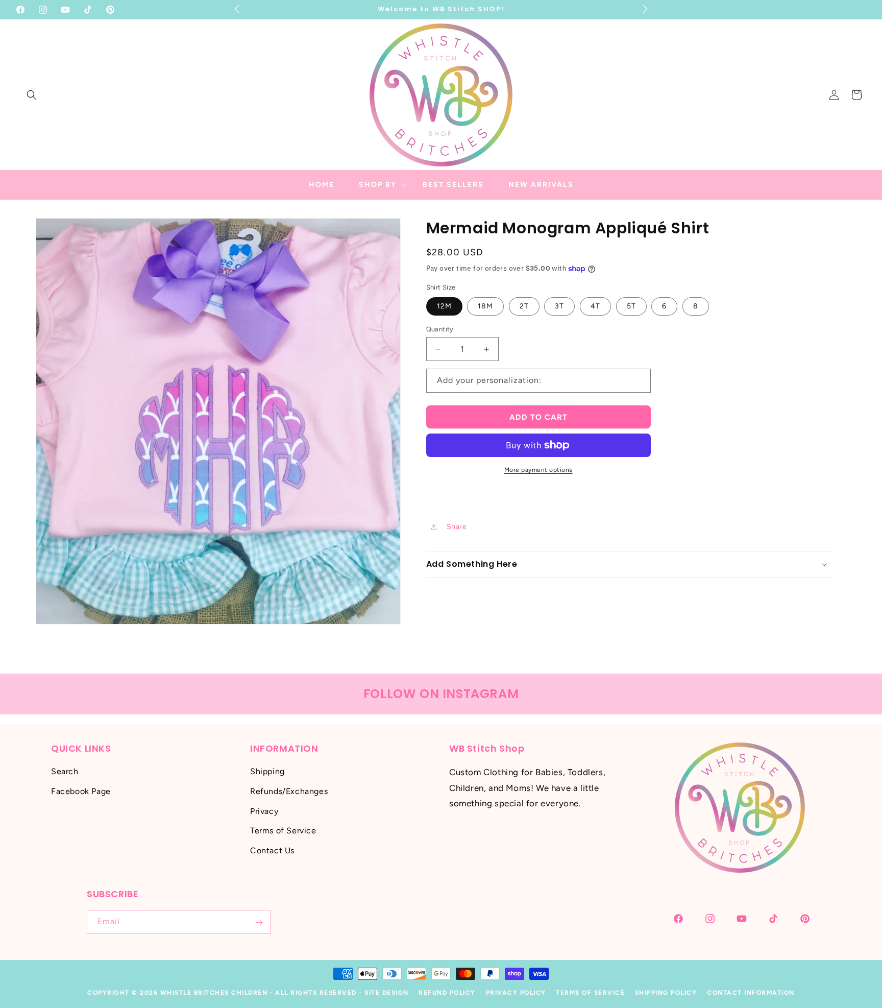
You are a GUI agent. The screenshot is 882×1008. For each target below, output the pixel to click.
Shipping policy (666, 992)
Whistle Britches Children (214, 992)
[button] (31, 95)
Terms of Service (283, 831)
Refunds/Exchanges (289, 791)
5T (631, 306)
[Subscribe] (259, 922)
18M (485, 306)
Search (65, 772)
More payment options (538, 469)
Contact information (751, 992)
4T (595, 306)
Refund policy (447, 992)
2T (524, 306)
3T (559, 306)
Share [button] (457, 526)
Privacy (264, 811)
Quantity (440, 329)
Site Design (386, 992)
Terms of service (590, 992)
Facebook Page (81, 791)
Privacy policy (516, 992)
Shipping (267, 772)
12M (444, 306)
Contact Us (272, 851)
